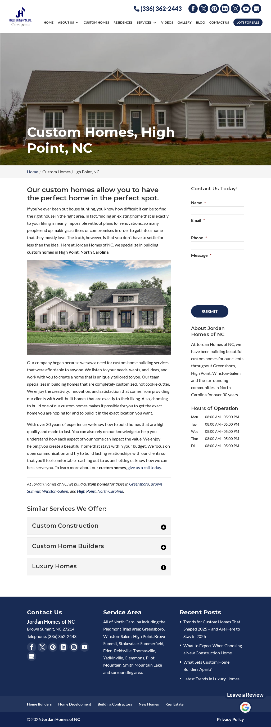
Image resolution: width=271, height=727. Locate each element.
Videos (167, 22)
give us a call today (144, 467)
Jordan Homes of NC (61, 719)
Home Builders (39, 704)
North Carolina (110, 491)
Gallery (185, 22)
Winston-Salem (55, 491)
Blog (200, 22)
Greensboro (139, 483)
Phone (199, 237)
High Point (86, 491)
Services (144, 22)
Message (201, 255)
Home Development (74, 704)
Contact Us (219, 22)
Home (48, 22)
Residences (123, 22)
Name (198, 202)
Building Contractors (115, 704)
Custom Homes (96, 22)
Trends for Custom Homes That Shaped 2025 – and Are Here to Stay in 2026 (211, 628)
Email (198, 220)
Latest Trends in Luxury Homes (211, 678)
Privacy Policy (230, 719)
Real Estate (174, 704)
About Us (66, 22)
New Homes (149, 704)
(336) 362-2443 (160, 8)
